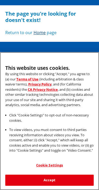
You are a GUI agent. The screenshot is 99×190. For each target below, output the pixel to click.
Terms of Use (27, 79)
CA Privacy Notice (43, 89)
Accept (50, 180)
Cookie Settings (49, 165)
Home (40, 32)
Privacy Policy (39, 84)
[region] (49, 121)
